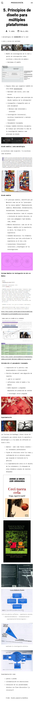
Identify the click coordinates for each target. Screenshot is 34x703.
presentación (18, 88)
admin (13, 31)
